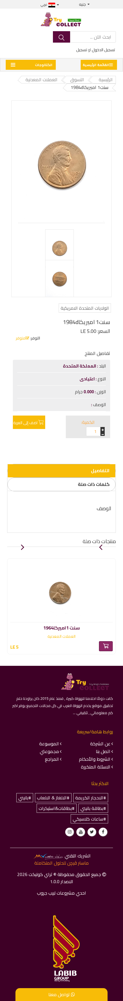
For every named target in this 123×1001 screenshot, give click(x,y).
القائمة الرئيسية (96, 64)
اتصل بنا (103, 751)
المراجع (52, 759)
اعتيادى (88, 379)
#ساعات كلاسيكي (89, 819)
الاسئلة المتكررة (95, 766)
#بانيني (24, 797)
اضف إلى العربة (25, 422)
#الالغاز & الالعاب (53, 797)
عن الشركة (100, 743)
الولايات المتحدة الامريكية (85, 308)
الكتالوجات (43, 64)
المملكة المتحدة (80, 366)
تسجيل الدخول (103, 49)
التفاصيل (100, 470)
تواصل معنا (59, 994)
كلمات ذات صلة (94, 484)
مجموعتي (49, 751)
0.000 (89, 392)
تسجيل (81, 49)
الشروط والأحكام (94, 759)
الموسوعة (49, 743)
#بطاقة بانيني (93, 808)
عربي (44, 4)
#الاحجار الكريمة (90, 797)
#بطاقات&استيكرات (57, 808)
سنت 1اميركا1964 (61, 626)
